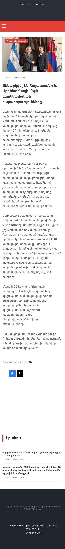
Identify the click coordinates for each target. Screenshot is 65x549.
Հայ (22, 4)
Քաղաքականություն (16, 41)
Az (43, 4)
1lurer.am (37, 509)
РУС (37, 4)
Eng (30, 4)
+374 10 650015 (34, 533)
